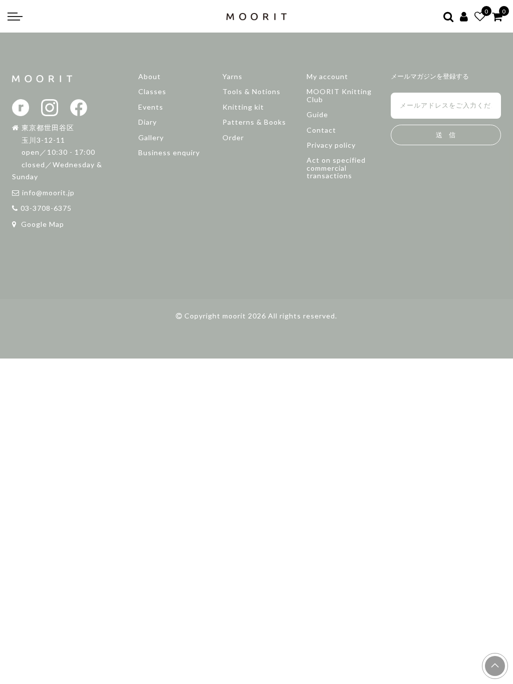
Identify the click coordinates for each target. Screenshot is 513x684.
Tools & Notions (251, 91)
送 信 (445, 135)
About (149, 76)
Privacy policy (331, 145)
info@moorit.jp (48, 192)
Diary (147, 122)
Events (150, 107)
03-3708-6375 (46, 208)
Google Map (41, 224)
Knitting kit (243, 107)
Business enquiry (169, 152)
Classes (152, 91)
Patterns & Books (254, 122)
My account (327, 76)
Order (233, 137)
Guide (317, 114)
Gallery (151, 137)
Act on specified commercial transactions (336, 168)
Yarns (232, 76)
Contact (321, 130)
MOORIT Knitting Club (339, 95)
